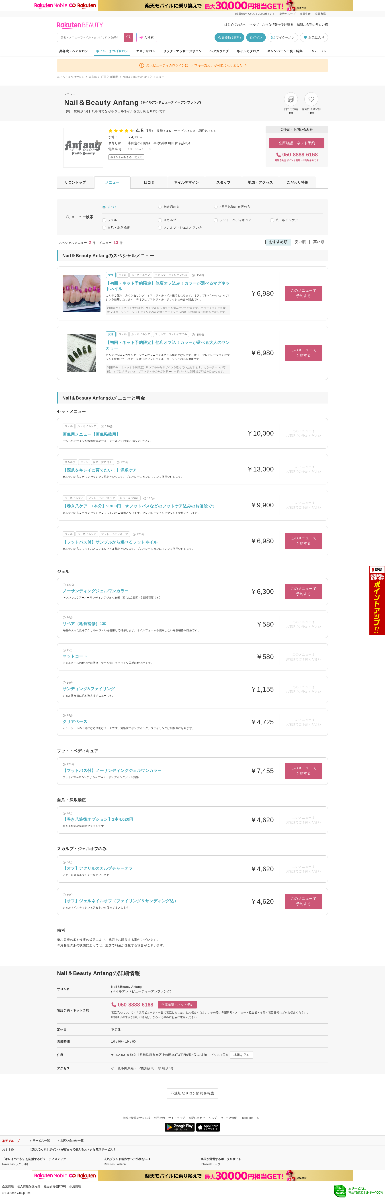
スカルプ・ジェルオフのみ (183, 227)
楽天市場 (320, 13)
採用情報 (75, 1186)
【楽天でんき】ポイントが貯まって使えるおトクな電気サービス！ (72, 1149)
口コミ (149, 182)
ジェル (112, 220)
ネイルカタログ (248, 51)
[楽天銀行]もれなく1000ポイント (255, 13)
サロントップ (75, 182)
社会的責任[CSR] (55, 1186)
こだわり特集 (297, 182)
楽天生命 (305, 13)
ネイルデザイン (186, 182)
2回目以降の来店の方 (234, 207)
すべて (112, 207)
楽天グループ (287, 13)
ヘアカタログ (219, 51)
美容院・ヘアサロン (73, 51)
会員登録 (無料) (229, 37)
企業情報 (8, 1186)
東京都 (93, 76)
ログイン (256, 37)
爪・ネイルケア (287, 220)
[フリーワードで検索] (128, 37)
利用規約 (159, 1117)
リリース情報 (229, 1117)
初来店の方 (172, 207)
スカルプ (170, 220)
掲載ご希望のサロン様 (312, 24)
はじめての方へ (235, 24)
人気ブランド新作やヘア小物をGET (127, 1159)
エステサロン (146, 51)
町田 (103, 76)
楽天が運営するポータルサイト (221, 1159)
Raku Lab (318, 51)
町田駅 (114, 76)
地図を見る (241, 1055)
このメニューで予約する (303, 293)
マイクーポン (285, 37)
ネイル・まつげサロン (112, 51)
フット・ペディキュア (235, 220)
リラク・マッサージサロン (182, 51)
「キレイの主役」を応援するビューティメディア (34, 1159)
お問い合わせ (196, 1117)
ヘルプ (254, 24)
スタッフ (223, 182)
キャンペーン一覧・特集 (285, 51)
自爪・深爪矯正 (119, 227)
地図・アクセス (260, 182)
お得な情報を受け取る (277, 24)
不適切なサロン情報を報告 (192, 1093)
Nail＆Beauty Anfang (136, 76)
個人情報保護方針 (28, 1186)
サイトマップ (176, 1117)
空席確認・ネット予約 (297, 143)
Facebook (247, 1117)
